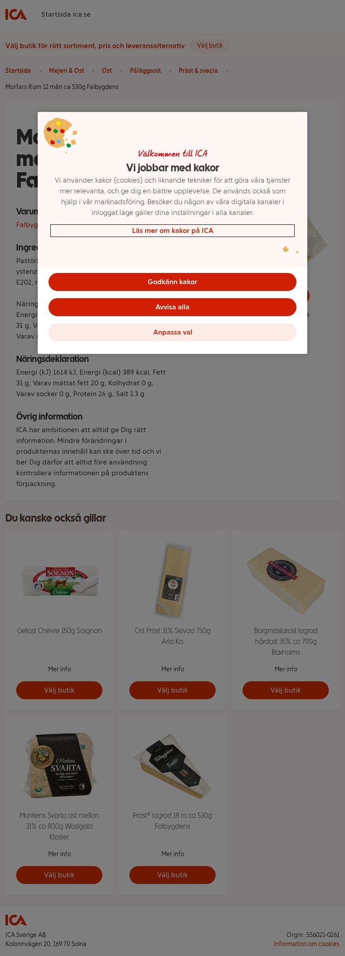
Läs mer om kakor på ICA (172, 230)
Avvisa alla (172, 307)
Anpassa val (172, 332)
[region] (172, 233)
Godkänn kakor (172, 281)
